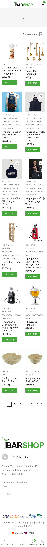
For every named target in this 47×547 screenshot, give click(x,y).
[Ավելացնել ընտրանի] (17, 46)
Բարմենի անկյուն (10, 121)
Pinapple (5, 115)
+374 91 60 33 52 (19, 457)
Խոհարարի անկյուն (10, 255)
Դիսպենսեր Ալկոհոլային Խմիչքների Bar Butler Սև (10, 326)
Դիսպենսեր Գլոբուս (31, 323)
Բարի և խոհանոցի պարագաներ (7, 248)
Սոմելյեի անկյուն (10, 258)
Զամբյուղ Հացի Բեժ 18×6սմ (10, 380)
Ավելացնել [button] (9, 82)
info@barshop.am (22, 470)
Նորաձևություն (9, 128)
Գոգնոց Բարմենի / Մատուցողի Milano (11, 201)
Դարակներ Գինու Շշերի (11, 263)
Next (41, 404)
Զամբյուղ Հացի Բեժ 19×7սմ (33, 380)
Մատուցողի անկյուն (11, 125)
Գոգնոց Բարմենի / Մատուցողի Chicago (11, 134)
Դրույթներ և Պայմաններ (15, 481)
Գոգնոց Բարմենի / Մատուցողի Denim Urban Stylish (35, 136)
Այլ (3, 64)
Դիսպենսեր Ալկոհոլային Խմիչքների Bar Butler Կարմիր (33, 263)
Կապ (4, 485)
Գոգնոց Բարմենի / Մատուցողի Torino (35, 201)
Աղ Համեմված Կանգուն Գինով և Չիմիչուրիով (11, 70)
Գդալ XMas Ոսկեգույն (31, 72)
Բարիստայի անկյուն (11, 118)
